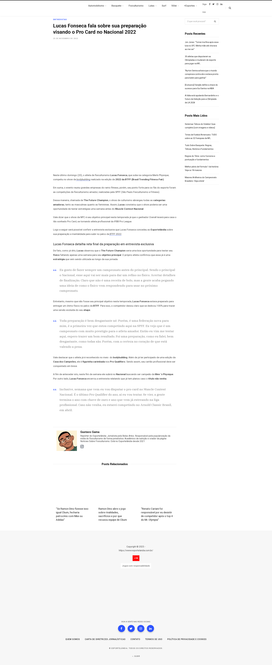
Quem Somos (72, 639)
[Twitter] (131, 628)
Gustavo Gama (89, 432)
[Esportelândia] (67, 8)
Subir (137, 656)
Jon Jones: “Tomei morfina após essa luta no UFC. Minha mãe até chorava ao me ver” (201, 45)
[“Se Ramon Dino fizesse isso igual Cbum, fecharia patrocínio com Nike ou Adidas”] (72, 490)
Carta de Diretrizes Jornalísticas (105, 639)
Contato (135, 639)
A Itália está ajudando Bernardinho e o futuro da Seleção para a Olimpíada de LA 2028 (202, 99)
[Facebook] (121, 628)
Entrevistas (60, 20)
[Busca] (228, 8)
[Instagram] (140, 628)
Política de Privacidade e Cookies (187, 639)
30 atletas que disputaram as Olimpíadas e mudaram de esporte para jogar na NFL (200, 60)
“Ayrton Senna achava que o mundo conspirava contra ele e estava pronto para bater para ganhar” (201, 74)
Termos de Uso (153, 639)
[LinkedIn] (150, 628)
